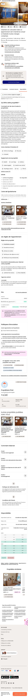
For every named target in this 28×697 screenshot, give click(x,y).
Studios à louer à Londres (18, 617)
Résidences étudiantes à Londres (8, 620)
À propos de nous (5, 632)
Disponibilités (23, 89)
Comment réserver (13, 89)
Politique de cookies (5, 643)
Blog (2, 634)
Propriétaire (5, 89)
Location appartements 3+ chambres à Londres (20, 614)
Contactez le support (6, 656)
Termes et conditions (6, 645)
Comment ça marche (6, 629)
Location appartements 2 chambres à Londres (20, 610)
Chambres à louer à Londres (7, 617)
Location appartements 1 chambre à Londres (7, 610)
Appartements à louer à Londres (20, 607)
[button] (20, 23)
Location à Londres (6, 607)
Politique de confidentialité (7, 640)
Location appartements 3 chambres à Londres (7, 614)
